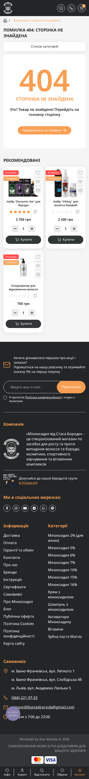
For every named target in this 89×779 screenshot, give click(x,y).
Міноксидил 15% (62, 577)
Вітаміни (55, 629)
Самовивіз (12, 594)
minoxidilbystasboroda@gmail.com (42, 707)
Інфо (5, 772)
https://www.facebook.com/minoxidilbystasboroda (6, 508)
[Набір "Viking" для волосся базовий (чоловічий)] (65, 183)
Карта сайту (14, 643)
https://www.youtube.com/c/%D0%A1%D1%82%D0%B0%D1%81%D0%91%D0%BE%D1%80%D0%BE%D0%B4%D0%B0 (25, 508)
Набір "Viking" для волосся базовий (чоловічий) (65, 205)
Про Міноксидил (18, 601)
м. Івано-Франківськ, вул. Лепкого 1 (43, 670)
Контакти (11, 557)
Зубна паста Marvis (65, 636)
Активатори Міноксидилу (59, 619)
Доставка (11, 535)
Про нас (10, 564)
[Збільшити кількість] (32, 228)
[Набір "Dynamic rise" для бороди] (23, 183)
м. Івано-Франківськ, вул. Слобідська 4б (46, 679)
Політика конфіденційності (43, 397)
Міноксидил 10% (62, 569)
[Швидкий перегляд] (38, 182)
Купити (26, 239)
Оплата (10, 542)
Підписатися (71, 387)
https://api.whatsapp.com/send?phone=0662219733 (43, 508)
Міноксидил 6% (61, 555)
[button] (71, 8)
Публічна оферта (18, 616)
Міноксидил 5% (61, 547)
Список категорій (44, 46)
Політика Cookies (18, 623)
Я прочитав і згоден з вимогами (42, 399)
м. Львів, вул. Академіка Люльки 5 (41, 688)
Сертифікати (14, 586)
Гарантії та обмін (18, 550)
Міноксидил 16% (62, 584)
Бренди (10, 572)
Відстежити (42, 774)
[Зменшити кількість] (15, 228)
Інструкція (12, 579)
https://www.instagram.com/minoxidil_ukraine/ (16, 508)
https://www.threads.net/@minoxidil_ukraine (52, 508)
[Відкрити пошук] (61, 8)
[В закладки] (38, 173)
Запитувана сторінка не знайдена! (37, 20)
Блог (7, 608)
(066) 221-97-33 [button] (24, 697)
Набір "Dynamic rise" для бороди (23, 203)
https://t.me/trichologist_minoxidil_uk (34, 508)
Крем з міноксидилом (60, 594)
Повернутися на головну (41, 130)
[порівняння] (38, 190)
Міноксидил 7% (61, 562)
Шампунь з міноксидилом (60, 607)
